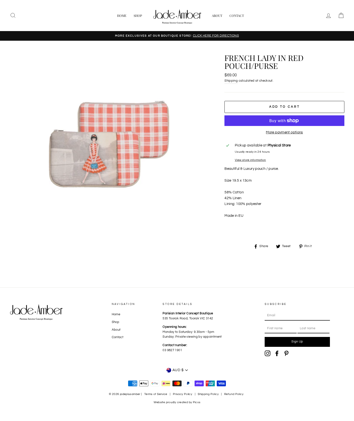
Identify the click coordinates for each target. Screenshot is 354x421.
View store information (250, 160)
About (217, 15)
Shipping (231, 80)
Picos (197, 402)
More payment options (284, 132)
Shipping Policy (208, 394)
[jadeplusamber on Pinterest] (286, 353)
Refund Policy (233, 394)
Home (121, 15)
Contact (236, 15)
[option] (177, 35)
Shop (138, 15)
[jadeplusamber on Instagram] (267, 353)
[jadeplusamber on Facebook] (277, 353)
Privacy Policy (182, 394)
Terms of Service (155, 394)
